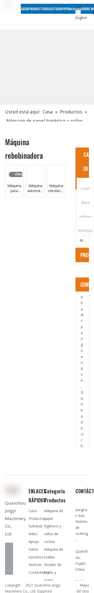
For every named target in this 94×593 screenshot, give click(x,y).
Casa (33, 510)
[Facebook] (9, 547)
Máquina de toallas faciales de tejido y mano (53, 564)
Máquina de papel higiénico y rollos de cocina (53, 526)
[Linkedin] (9, 555)
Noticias (35, 564)
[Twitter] (9, 563)
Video (33, 533)
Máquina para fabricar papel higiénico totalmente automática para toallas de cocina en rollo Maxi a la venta (14, 188)
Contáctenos (39, 572)
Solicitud (35, 526)
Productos (37, 518)
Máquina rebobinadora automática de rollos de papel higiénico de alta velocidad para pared (56, 188)
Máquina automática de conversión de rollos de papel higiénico (35, 188)
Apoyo (34, 541)
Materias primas (84, 240)
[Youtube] (9, 571)
